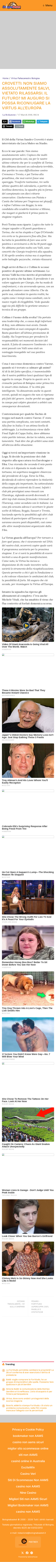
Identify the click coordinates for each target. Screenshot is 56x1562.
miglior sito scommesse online (28, 1448)
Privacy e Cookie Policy (28, 1429)
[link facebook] (27, 1553)
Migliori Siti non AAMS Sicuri (28, 1499)
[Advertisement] (28, 40)
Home (5, 78)
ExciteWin (28, 1467)
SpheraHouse (33, 1557)
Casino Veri (28, 1473)
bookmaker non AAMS (28, 1435)
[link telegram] (31, 1553)
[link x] (22, 1553)
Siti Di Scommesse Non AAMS (28, 1480)
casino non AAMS (28, 1486)
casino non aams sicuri (28, 1442)
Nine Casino (28, 1492)
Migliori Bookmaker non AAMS (28, 1505)
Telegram (44, 121)
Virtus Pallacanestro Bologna (25, 78)
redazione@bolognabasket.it (32, 1533)
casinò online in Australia (28, 1461)
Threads (9, 126)
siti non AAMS (28, 1454)
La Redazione (9, 114)
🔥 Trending (8, 1364)
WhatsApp (30, 121)
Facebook (16, 121)
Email (21, 126)
